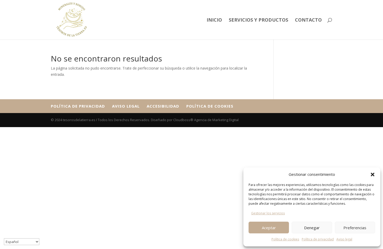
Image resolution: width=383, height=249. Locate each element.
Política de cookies (285, 239)
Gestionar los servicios (268, 213)
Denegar (312, 227)
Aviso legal (344, 239)
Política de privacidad (318, 239)
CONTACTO (308, 20)
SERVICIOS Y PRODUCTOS (258, 20)
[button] (372, 174)
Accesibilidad (163, 106)
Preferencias (354, 227)
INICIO (214, 20)
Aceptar (269, 227)
